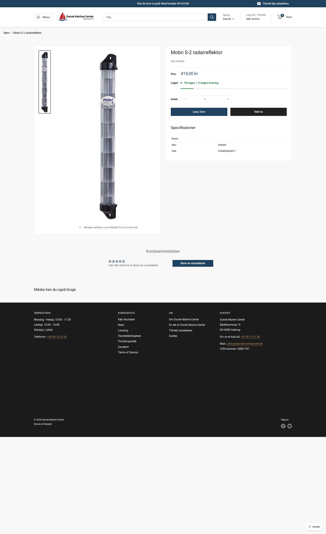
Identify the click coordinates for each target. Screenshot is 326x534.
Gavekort (123, 347)
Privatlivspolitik (127, 341)
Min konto (253, 19)
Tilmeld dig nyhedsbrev (276, 3)
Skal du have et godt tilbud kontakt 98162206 (163, 3)
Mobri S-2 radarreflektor (27, 32)
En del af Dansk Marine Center (187, 324)
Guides (173, 336)
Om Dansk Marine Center (184, 319)
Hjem (6, 32)
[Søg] (212, 17)
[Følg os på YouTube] (289, 426)
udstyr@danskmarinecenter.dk (245, 343)
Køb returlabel (126, 319)
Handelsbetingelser (129, 336)
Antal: (174, 99)
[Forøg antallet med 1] (227, 99)
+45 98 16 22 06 (57, 336)
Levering (123, 330)
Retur (121, 324)
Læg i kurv (199, 111)
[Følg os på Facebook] (283, 426)
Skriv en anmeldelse (192, 263)
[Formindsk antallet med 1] (184, 99)
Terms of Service (128, 352)
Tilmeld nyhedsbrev (180, 330)
